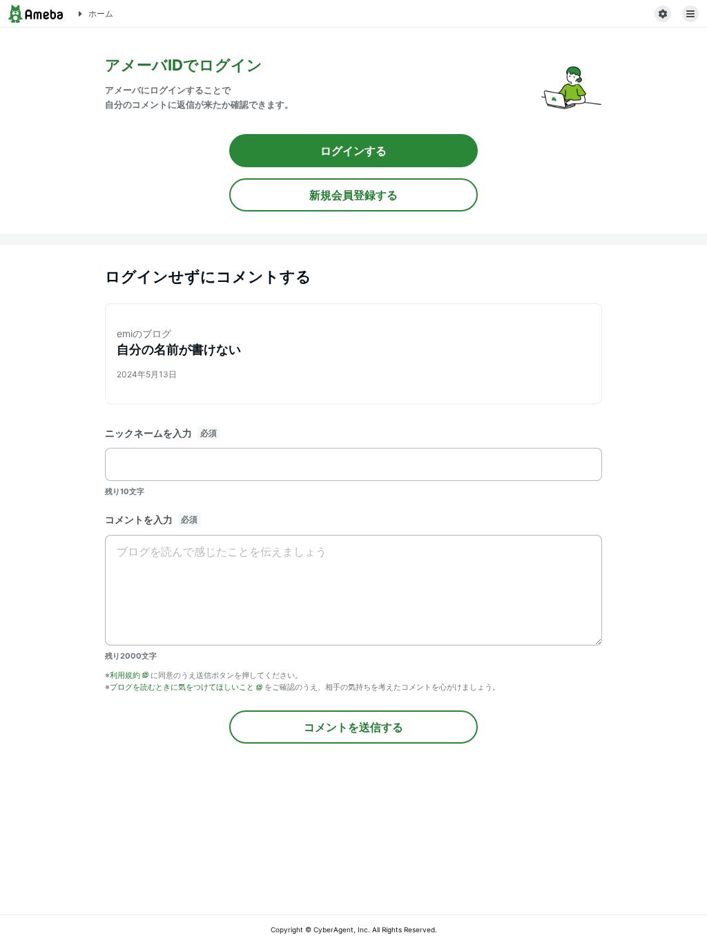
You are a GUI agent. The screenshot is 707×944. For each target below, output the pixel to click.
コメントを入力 (139, 519)
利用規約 (125, 675)
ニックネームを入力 (148, 433)
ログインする (353, 151)
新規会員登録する (353, 195)
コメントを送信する (353, 727)
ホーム (100, 13)
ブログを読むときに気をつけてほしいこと (182, 687)
